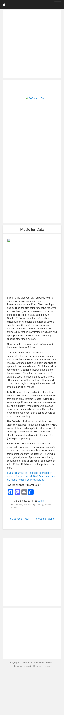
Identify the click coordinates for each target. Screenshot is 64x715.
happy (40, 504)
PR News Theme (41, 666)
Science (27, 504)
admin (41, 500)
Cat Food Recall (20, 518)
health (48, 504)
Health (19, 504)
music (14, 507)
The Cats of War (43, 518)
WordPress (23, 666)
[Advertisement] (32, 44)
